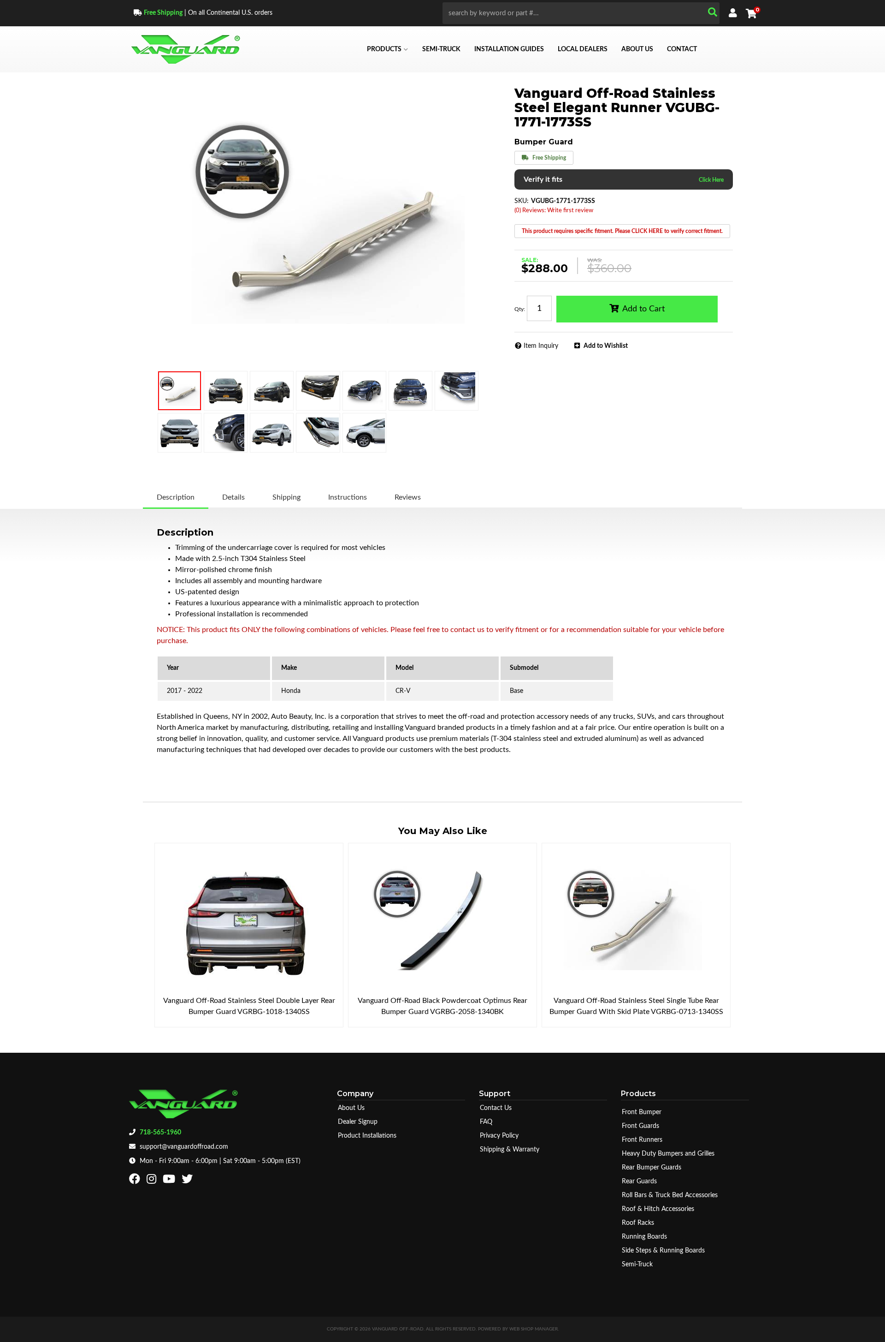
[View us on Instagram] (153, 1181)
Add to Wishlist (606, 346)
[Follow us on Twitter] (188, 1181)
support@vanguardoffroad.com (184, 1147)
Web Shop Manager (533, 1329)
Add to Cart (643, 309)
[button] (581, 13)
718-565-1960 (160, 1132)
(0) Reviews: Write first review (553, 211)
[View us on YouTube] (170, 1181)
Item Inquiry (541, 346)
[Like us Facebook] (135, 1181)
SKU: (521, 201)
